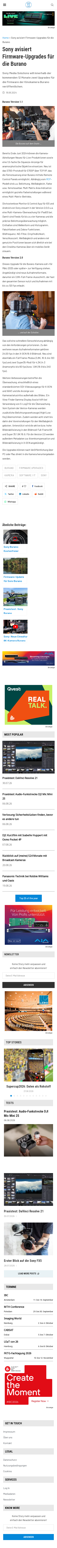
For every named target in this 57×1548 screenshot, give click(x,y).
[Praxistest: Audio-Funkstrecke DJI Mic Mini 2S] (28, 1140)
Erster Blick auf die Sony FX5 (23, 1261)
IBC (6, 1295)
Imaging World (12, 1318)
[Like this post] (25, 486)
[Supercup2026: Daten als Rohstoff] (28, 1065)
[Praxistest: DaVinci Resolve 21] (28, 1189)
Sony (44, 475)
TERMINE (11, 1287)
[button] (6, 1072)
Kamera (9, 475)
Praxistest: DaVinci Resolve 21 (20, 778)
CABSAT (8, 1330)
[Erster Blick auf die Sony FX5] (28, 1239)
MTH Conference (14, 1307)
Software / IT (27, 475)
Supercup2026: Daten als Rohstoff (28, 1086)
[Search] (52, 5)
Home (5, 37)
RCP (48, 179)
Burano (9, 467)
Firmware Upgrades (31, 467)
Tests (10, 1103)
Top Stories (14, 1042)
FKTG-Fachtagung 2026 (17, 1353)
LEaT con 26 (11, 1341)
